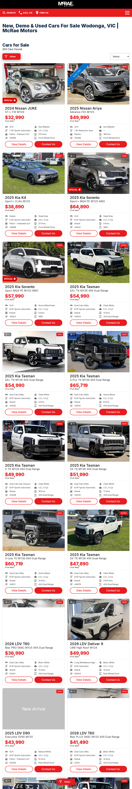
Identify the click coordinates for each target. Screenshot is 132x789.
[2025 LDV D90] (34, 708)
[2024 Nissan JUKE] (34, 84)
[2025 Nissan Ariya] (98, 84)
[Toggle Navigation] (127, 13)
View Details (18, 144)
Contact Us (48, 144)
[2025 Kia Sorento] (98, 173)
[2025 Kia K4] (34, 173)
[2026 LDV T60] (34, 619)
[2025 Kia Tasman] (98, 262)
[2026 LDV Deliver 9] (98, 619)
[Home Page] (66, 4)
